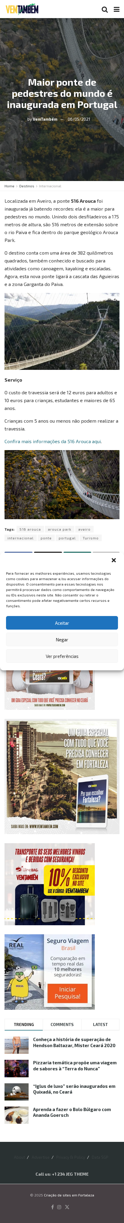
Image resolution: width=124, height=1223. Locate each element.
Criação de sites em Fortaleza (69, 1195)
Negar (62, 639)
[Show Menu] (116, 9)
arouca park (59, 529)
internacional (21, 538)
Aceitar (62, 623)
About (19, 1157)
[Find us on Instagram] (59, 1207)
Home (9, 186)
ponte (46, 538)
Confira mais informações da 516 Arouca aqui (53, 441)
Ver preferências (62, 656)
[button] (114, 560)
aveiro (84, 529)
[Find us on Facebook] (52, 1207)
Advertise (41, 1157)
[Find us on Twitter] (67, 1207)
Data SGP (100, 1157)
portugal (67, 538)
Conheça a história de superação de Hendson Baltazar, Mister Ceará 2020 (74, 1042)
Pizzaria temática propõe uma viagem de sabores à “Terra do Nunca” (75, 1065)
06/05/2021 (79, 119)
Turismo (91, 538)
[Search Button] (105, 9)
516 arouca (30, 529)
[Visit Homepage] (22, 9)
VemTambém (45, 119)
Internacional (50, 186)
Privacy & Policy (70, 1157)
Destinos (26, 186)
